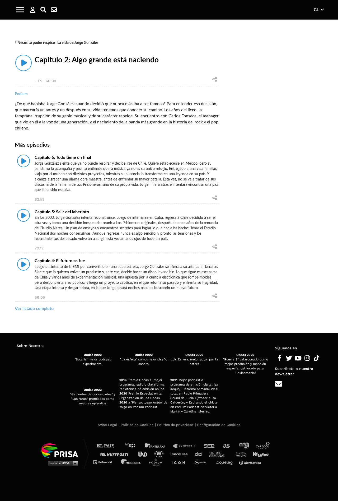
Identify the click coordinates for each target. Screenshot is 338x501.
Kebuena (258, 454)
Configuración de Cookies (218, 425)
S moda (202, 461)
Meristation (251, 461)
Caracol (263, 446)
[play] (23, 63)
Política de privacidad (175, 425)
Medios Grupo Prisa (62, 463)
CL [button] (317, 9)
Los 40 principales (134, 446)
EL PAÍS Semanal (220, 454)
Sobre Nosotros (30, 346)
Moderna (131, 461)
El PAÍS (109, 446)
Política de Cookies (137, 425)
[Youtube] (298, 358)
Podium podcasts (157, 461)
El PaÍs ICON (180, 461)
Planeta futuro (239, 454)
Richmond (105, 461)
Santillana (158, 446)
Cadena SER (209, 446)
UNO (145, 454)
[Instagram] (307, 358)
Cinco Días (180, 454)
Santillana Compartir (186, 446)
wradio (160, 454)
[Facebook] (279, 358)
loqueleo (225, 461)
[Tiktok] (316, 358)
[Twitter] (288, 358)
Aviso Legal (107, 425)
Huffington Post (116, 454)
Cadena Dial (200, 454)
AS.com (226, 446)
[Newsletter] (54, 10)
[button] (20, 10)
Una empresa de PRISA (62, 450)
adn (243, 446)
